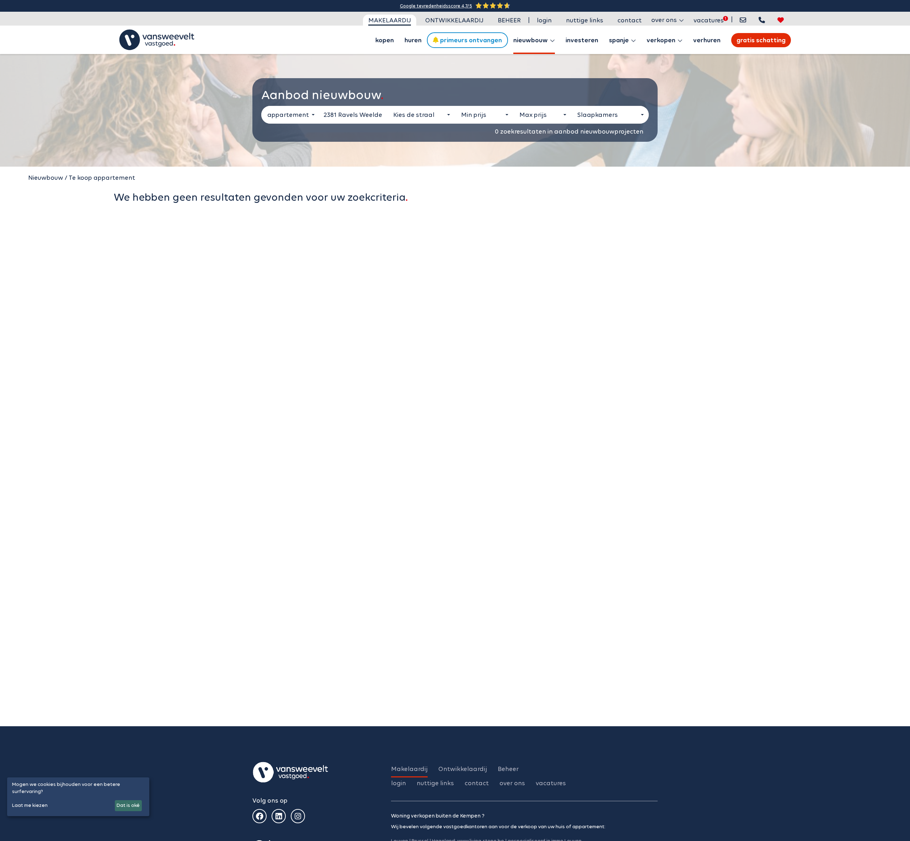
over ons (512, 783)
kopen (384, 40)
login (544, 20)
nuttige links (584, 20)
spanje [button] (619, 40)
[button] (762, 20)
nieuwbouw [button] (531, 40)
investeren (582, 40)
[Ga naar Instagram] (298, 816)
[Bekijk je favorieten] (780, 20)
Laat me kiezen (30, 805)
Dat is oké (128, 805)
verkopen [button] (662, 40)
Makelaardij (389, 20)
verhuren (707, 40)
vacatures (709, 20)
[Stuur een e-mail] (742, 20)
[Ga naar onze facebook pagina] (259, 816)
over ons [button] (664, 20)
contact (629, 20)
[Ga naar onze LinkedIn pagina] (279, 816)
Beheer (509, 20)
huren (413, 40)
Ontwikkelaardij (454, 20)
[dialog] (78, 796)
